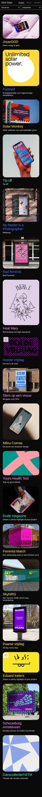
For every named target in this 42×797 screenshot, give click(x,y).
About (29, 3)
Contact (37, 3)
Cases (21, 3)
